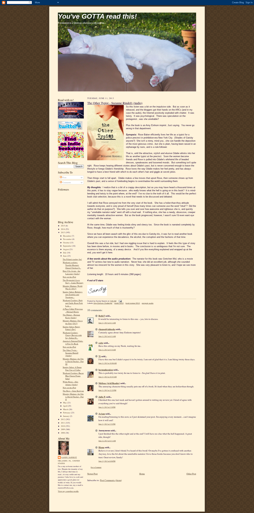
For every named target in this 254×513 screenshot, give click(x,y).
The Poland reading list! (72, 259)
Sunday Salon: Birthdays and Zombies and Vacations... (72, 294)
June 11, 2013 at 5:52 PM (106, 424)
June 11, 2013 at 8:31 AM (107, 336)
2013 (63, 232)
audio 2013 (119, 303)
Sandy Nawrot (69, 457)
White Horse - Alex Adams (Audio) (70, 383)
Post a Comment (96, 467)
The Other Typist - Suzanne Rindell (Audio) (70, 353)
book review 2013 (133, 303)
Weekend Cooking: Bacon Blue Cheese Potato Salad (73, 376)
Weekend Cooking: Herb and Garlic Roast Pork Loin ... (73, 303)
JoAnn (101, 413)
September (67, 246)
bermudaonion (105, 369)
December (67, 236)
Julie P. (102, 396)
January (66, 416)
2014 (63, 229)
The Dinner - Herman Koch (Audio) (71, 316)
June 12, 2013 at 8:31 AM (107, 441)
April (65, 406)
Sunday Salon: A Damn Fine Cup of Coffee (72, 368)
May (65, 402)
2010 (63, 426)
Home (142, 473)
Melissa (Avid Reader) (109, 383)
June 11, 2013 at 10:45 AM (107, 377)
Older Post (191, 473)
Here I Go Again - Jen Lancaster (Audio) (71, 272)
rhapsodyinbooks (106, 329)
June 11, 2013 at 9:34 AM (107, 350)
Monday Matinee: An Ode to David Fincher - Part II (73, 397)
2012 (63, 419)
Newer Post (92, 473)
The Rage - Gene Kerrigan (73, 391)
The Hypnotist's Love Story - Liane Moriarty (73, 281)
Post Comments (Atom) (111, 480)
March (66, 409)
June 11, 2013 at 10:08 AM (107, 363)
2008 (63, 432)
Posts (64, 177)
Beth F (101, 315)
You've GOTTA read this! (97, 16)
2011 (63, 422)
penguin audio (147, 303)
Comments (66, 182)
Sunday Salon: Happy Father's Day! (71, 328)
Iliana (101, 447)
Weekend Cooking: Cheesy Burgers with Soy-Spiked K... (72, 335)
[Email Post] (120, 301)
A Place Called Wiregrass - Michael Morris (73, 310)
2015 (63, 225)
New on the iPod (69, 277)
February (67, 412)
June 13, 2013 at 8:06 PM (106, 461)
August (66, 249)
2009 (63, 429)
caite (100, 342)
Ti (99, 356)
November (67, 239)
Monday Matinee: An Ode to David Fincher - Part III (73, 361)
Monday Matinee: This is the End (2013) (73, 322)
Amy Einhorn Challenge (102, 303)
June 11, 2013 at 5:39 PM (106, 407)
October (66, 242)
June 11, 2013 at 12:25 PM (107, 390)
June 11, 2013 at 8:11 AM (107, 323)
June (65, 256)
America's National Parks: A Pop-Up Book (73, 342)
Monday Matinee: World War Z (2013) (72, 287)
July (65, 252)
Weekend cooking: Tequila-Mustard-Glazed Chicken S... (72, 265)
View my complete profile (68, 491)
